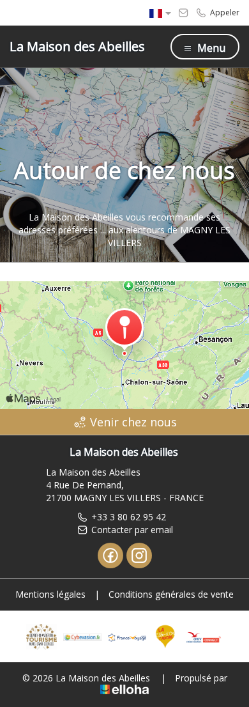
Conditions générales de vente (171, 594)
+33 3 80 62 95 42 (128, 517)
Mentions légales (50, 594)
